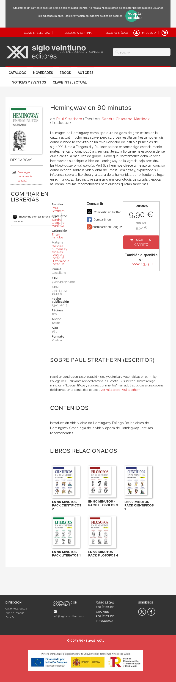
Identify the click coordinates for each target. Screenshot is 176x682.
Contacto (96, 51)
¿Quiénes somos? (72, 51)
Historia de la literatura (60, 262)
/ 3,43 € (141, 264)
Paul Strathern (69, 119)
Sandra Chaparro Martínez (126, 119)
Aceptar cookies (133, 15)
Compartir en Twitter (107, 212)
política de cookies (111, 15)
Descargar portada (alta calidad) (25, 176)
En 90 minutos (57, 236)
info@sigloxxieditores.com (69, 616)
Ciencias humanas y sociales (59, 249)
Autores (86, 73)
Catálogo (17, 73)
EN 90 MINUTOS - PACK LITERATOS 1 (66, 553)
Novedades (43, 73)
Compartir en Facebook (99, 220)
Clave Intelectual (70, 82)
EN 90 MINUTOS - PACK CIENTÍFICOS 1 (139, 505)
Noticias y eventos (29, 82)
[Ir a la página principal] (46, 51)
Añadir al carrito (143, 242)
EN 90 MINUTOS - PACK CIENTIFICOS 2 (66, 505)
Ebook (65, 73)
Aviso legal (105, 602)
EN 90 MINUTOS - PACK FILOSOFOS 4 (103, 553)
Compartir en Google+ (107, 227)
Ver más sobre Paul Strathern (120, 389)
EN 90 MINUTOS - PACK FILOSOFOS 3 (103, 503)
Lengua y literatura (58, 256)
